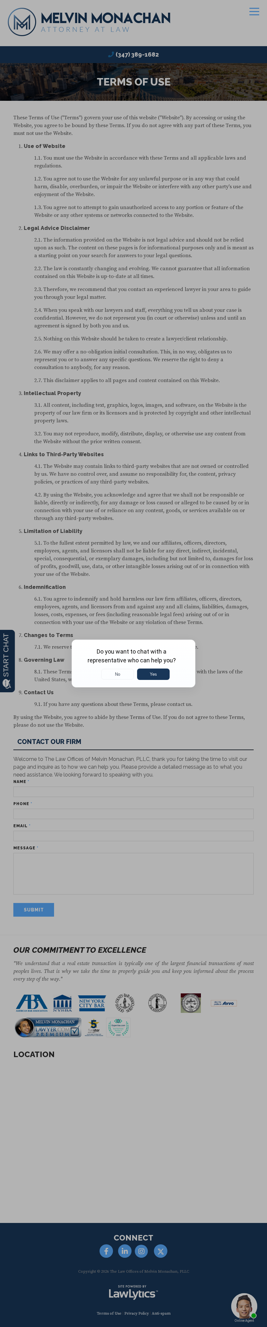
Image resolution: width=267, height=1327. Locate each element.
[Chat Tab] (133, 663)
